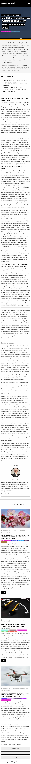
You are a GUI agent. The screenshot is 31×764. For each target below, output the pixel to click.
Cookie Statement (20, 762)
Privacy (13, 762)
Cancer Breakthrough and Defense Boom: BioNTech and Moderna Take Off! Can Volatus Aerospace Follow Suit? (15, 694)
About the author (5, 494)
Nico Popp (24, 65)
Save (15, 753)
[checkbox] (1, 744)
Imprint (8, 762)
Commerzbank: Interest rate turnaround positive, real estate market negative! (14, 89)
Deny (15, 757)
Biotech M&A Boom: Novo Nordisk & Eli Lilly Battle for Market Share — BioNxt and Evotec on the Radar (15, 537)
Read (3, 592)
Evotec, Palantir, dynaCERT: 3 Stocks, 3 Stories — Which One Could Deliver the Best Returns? (14, 626)
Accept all (15, 748)
